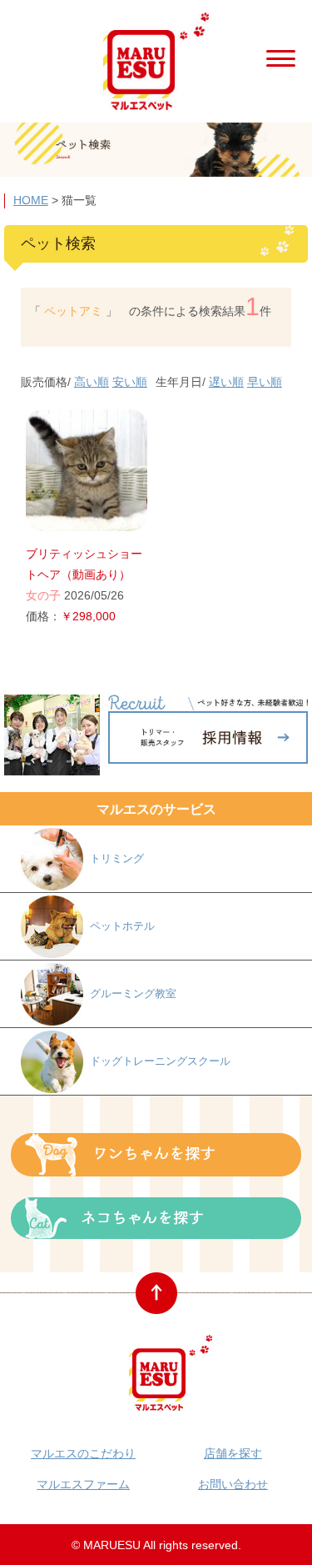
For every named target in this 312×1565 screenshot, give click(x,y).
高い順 (91, 382)
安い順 (129, 382)
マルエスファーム (83, 1484)
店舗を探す (233, 1453)
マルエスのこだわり (83, 1453)
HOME (30, 200)
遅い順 (226, 382)
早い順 (264, 382)
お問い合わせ (233, 1484)
